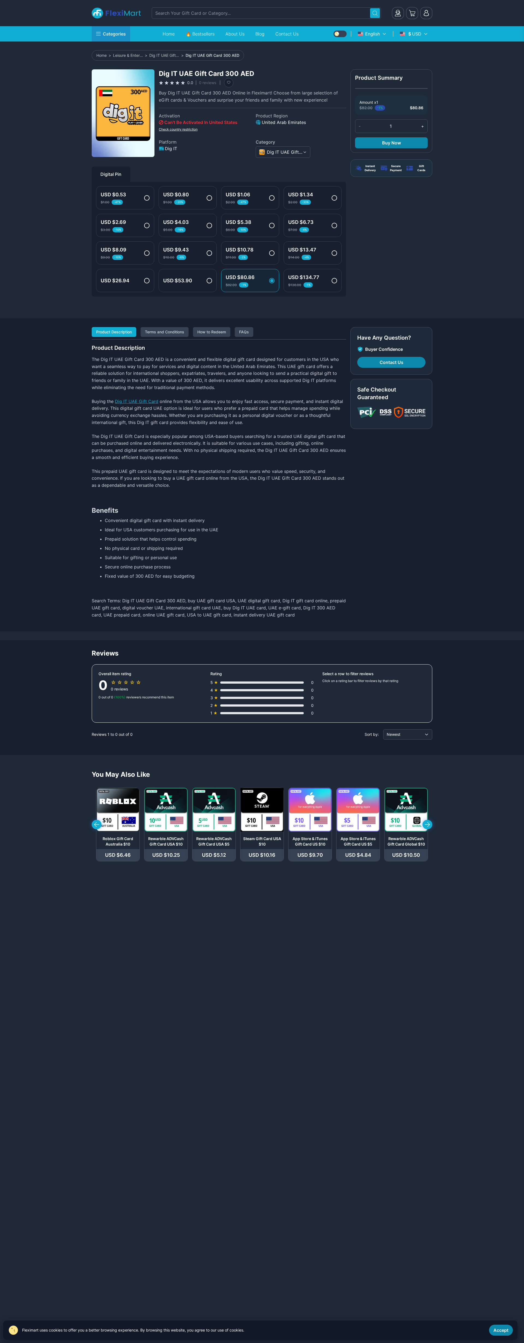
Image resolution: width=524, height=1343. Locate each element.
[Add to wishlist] (228, 82)
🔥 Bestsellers (200, 34)
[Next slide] (427, 824)
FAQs (244, 332)
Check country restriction (178, 129)
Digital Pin (110, 174)
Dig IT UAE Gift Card (136, 401)
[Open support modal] (398, 13)
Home (169, 34)
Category (265, 142)
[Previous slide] (97, 824)
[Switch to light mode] (340, 34)
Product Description (114, 332)
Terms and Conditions (164, 332)
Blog (259, 34)
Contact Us (287, 34)
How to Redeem (211, 332)
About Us (235, 34)
